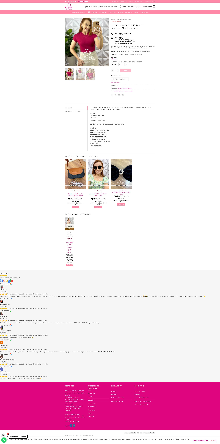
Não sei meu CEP (115, 82)
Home (90, 6)
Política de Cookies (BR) (142, 401)
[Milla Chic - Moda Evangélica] (73, 6)
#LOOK (116, 91)
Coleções (102, 12)
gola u (121, 91)
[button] (86, 6)
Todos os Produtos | (79, 12)
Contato (148, 1)
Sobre (115, 6)
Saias (136, 12)
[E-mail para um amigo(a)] (119, 95)
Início (113, 19)
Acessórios (144, 12)
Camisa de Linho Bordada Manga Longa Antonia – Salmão (69, 247)
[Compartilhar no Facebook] (112, 95)
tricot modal (129, 91)
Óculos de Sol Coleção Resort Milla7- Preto (98, 194)
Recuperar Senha (117, 401)
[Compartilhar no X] (116, 95)
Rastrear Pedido (139, 391)
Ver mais (114, 59)
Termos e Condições (141, 404)
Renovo (128, 19)
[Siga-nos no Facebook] (152, 1)
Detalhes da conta (117, 398)
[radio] (120, 64)
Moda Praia (92, 407)
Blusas (120, 12)
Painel (113, 391)
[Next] (105, 42)
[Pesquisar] (2, 435)
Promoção (103, 6)
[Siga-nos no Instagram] (154, 1)
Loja (94, 6)
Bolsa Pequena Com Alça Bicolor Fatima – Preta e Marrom (75, 195)
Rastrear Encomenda (119, 1)
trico (124, 91)
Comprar (126, 70)
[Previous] (67, 42)
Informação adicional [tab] (73, 111)
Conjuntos (128, 12)
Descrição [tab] (68, 108)
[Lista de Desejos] (138, 6)
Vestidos (112, 12)
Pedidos (114, 394)
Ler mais (75, 207)
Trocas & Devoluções (136, 1)
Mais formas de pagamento (123, 43)
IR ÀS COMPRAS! (82, 1)
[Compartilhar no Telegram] (122, 95)
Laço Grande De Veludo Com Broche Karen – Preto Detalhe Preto (121, 192)
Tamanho (114, 64)
